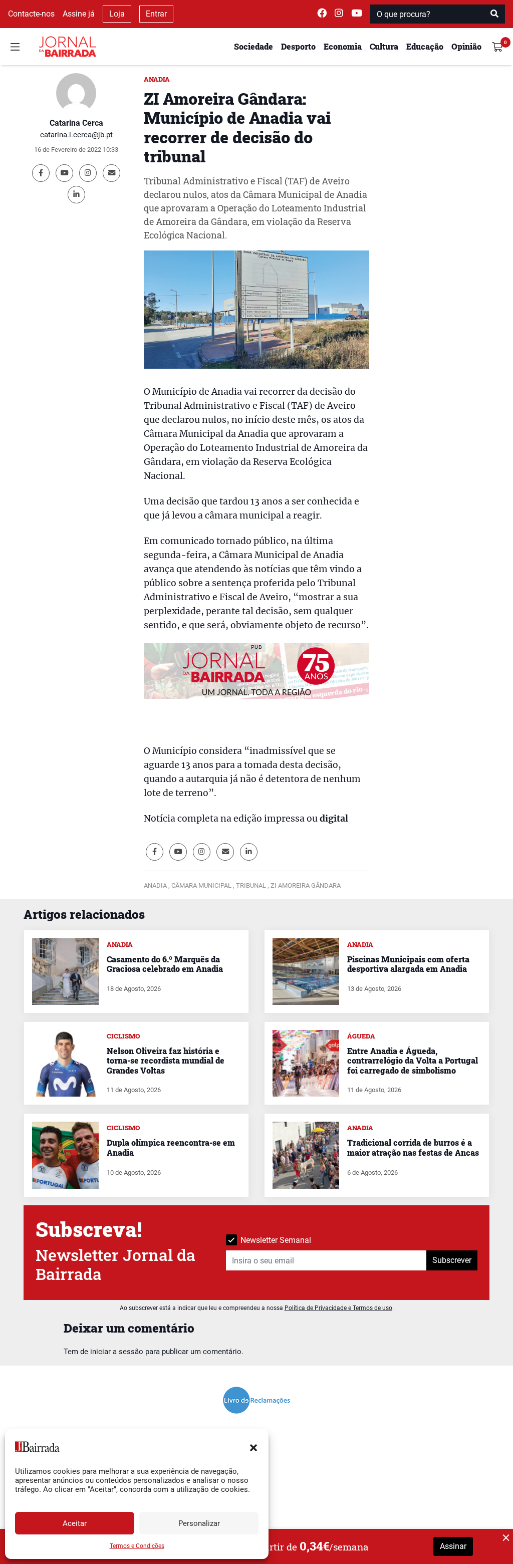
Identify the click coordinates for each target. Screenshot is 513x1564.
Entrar (156, 14)
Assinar (453, 1546)
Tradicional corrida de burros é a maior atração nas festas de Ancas (413, 1147)
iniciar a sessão (116, 1351)
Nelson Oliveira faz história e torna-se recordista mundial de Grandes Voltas (165, 1060)
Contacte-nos (31, 14)
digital (334, 818)
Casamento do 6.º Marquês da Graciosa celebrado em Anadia (165, 964)
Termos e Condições (137, 1545)
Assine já (79, 14)
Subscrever (451, 1260)
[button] (253, 1447)
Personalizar (199, 1523)
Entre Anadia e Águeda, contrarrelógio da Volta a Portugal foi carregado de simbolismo (412, 1060)
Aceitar (75, 1523)
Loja (117, 14)
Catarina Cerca (76, 123)
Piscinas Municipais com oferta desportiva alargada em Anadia (408, 964)
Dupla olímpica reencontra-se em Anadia (171, 1147)
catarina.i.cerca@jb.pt (76, 134)
